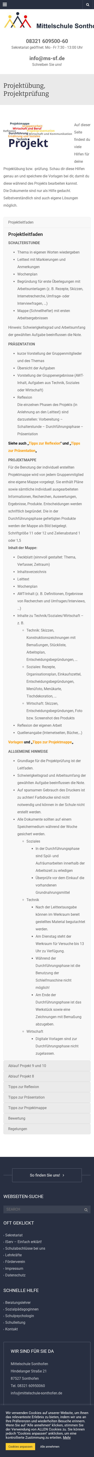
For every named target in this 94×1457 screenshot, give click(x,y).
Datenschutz (15, 1275)
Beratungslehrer (18, 1302)
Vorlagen (15, 742)
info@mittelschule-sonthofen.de (36, 1393)
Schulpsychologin (19, 1316)
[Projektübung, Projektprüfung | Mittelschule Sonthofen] (47, 20)
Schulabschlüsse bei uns (25, 1248)
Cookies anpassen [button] (20, 1446)
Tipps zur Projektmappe (52, 742)
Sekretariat (14, 1235)
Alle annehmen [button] (49, 1446)
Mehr (67, 1438)
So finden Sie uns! (46, 1175)
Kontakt (11, 1329)
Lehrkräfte (13, 1255)
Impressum (14, 1268)
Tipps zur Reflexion (44, 443)
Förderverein (15, 1262)
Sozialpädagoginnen (22, 1309)
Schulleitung (15, 1323)
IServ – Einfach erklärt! (23, 1242)
